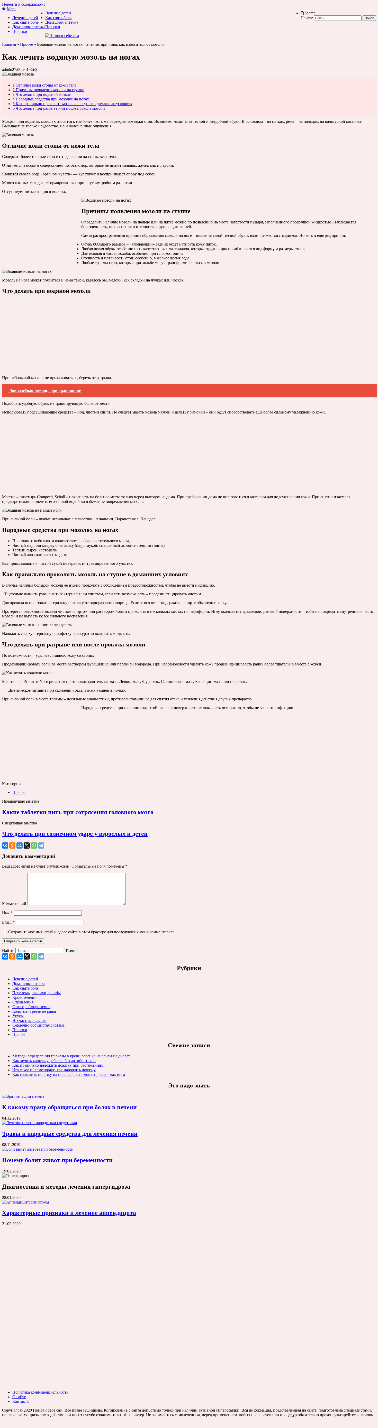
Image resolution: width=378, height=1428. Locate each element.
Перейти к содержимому (24, 4)
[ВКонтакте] (5, 845)
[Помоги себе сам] (62, 35)
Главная (9, 44)
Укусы (18, 1016)
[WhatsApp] (34, 845)
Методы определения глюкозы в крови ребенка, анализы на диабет (71, 1056)
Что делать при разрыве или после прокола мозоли (59, 108)
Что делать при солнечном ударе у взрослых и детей (75, 833)
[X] (27, 845)
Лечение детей (25, 17)
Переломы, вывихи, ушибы (36, 993)
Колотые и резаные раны (34, 1011)
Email (8, 922)
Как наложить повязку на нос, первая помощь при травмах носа (68, 1074)
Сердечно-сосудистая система (38, 1025)
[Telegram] (41, 845)
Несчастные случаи (29, 1020)
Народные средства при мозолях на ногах (51, 99)
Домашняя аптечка (28, 27)
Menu (11, 9)
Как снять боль (25, 22)
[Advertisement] (40, 232)
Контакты (21, 1401)
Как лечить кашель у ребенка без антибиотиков (54, 1060)
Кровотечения (24, 997)
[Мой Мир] (19, 845)
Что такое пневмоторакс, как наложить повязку (54, 1070)
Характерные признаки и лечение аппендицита (69, 1212)
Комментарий (14, 903)
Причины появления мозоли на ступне (48, 90)
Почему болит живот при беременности (57, 1160)
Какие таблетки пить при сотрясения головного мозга (78, 812)
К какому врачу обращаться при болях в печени (69, 1107)
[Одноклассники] (12, 845)
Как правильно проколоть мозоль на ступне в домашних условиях (72, 103)
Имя (7, 912)
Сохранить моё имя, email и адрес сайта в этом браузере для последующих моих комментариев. (92, 932)
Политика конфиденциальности (40, 1392)
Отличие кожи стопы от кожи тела (44, 85)
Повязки (19, 31)
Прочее (26, 44)
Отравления (22, 1002)
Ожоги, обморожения (31, 1006)
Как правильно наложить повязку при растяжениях (57, 1065)
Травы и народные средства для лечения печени (70, 1133)
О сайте (19, 1397)
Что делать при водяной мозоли (42, 94)
